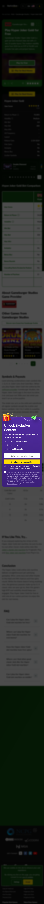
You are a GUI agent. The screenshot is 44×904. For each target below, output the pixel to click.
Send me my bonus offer (22, 461)
